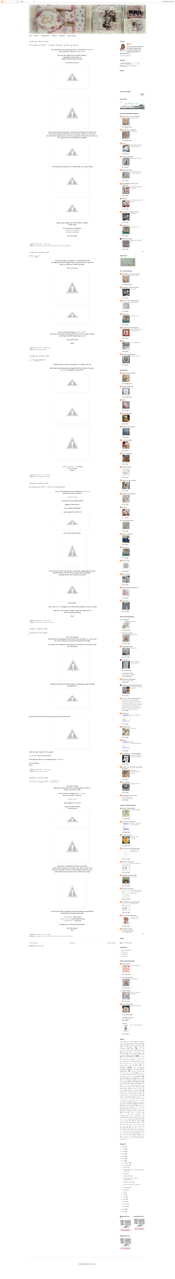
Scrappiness (125, 660)
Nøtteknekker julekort (135, 1005)
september (126, 1187)
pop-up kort (137, 1107)
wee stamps (135, 1137)
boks (133, 1052)
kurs (138, 1093)
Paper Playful (126, 964)
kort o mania (81, 793)
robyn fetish (133, 1112)
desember (126, 1163)
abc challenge (68, 917)
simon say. (122, 1119)
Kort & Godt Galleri (127, 1004)
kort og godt (32, 755)
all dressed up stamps (135, 1045)
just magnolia (131, 1085)
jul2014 (129, 1083)
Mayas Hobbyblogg (127, 386)
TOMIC (140, 1131)
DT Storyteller (135, 1069)
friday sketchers (134, 1074)
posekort (124, 1109)
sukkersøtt (125, 1127)
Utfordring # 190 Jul (135, 783)
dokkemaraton (38, 349)
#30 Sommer (133, 728)
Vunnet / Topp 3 (71, 35)
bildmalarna (122, 1050)
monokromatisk (138, 1098)
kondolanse (129, 1086)
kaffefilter (140, 1085)
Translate (133, 66)
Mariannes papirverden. (129, 493)
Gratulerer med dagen (38, 633)
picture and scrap (65, 919)
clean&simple (123, 1059)
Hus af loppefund (126, 1019)
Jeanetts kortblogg (127, 156)
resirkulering (125, 1112)
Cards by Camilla (127, 440)
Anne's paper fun (127, 413)
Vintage (135, 1136)
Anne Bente (125, 601)
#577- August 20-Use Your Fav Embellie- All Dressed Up (135, 892)
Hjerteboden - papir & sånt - (130, 795)
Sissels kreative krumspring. (130, 327)
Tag (133, 1127)
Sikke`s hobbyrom (127, 534)
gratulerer (44, 245)
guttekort (123, 1078)
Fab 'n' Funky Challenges (129, 915)
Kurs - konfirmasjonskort (136, 1025)
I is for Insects (133, 876)
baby (132, 1048)
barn (140, 1048)
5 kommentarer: (47, 474)
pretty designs (139, 1108)
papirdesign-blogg (127, 646)
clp (130, 1059)
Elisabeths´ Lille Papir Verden (130, 212)
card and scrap (127, 1058)
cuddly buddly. (81, 51)
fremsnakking (125, 1074)
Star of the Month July (135, 863)
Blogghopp (125, 1052)
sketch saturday (124, 1120)
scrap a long (125, 1114)
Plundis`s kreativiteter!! (129, 354)
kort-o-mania (123, 1092)
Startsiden (72, 943)
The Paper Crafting (127, 1017)
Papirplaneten (126, 727)
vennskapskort (125, 1136)
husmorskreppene (126, 950)
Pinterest (54, 35)
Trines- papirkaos (127, 453)
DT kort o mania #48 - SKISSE (44, 782)
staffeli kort (139, 1124)
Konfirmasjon (123, 1088)
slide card (141, 1122)
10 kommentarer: (47, 934)
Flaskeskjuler (141, 1073)
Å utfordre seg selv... (135, 356)
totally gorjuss (129, 1132)
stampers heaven (72, 497)
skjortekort (134, 1122)
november (126, 1165)
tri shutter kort (50, 622)
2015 (127, 1041)
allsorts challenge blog (128, 808)
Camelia (124, 1023)
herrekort (131, 1078)
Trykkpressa (134, 1134)
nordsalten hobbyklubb (53, 245)
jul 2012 (140, 1081)
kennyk (122, 1086)
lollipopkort (122, 1097)
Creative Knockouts (128, 888)
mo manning (130, 1098)
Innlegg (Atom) (40, 946)
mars (124, 1201)
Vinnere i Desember (135, 715)
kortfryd (124, 198)
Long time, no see (134, 227)
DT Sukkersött (38, 245)
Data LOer (129, 1061)
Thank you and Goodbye (128, 930)
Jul (127, 1081)
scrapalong (138, 1114)
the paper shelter (132, 1131)
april (124, 1199)
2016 (132, 1041)
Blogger (93, 1264)
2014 (123, 1154)
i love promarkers (54, 936)
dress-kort (134, 1063)
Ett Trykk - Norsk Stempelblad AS (131, 698)
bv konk (142, 1056)
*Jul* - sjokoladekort (135, 342)
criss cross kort (138, 1059)
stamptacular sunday (68, 466)
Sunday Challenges (135, 965)
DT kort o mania (46, 936)
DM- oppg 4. (35, 256)
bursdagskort (129, 1056)
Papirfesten (124, 956)
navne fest (140, 1100)
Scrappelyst (125, 619)
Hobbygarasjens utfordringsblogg (131, 685)
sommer (124, 1124)
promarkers (135, 1110)
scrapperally (124, 954)
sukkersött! (90, 49)
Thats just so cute (135, 1129)
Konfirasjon (139, 1086)
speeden (131, 1124)
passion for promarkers (72, 230)
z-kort (124, 1139)
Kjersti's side (126, 560)
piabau (124, 400)
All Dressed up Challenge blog (130, 848)
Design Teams (45, 35)
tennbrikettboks (124, 1129)
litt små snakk (137, 1095)
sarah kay (139, 1112)
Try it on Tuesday (127, 835)
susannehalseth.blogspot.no (130, 587)
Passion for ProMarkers (129, 821)
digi (135, 1061)
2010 (123, 1209)
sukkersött (86, 491)
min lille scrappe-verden (129, 480)
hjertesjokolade (140, 1078)
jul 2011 (61, 936)
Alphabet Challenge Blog (129, 875)
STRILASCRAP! (81, 332)
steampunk (141, 1126)
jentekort (122, 1081)
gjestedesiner (129, 1076)
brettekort (122, 1054)
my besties (122, 1100)
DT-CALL (134, 1071)
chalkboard (139, 1058)
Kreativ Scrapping (127, 633)
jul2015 (135, 1083)
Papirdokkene (140, 1103)
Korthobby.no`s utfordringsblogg (131, 753)
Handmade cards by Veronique (131, 116)
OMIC (137, 1102)
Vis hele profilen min (125, 55)
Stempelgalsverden (127, 520)
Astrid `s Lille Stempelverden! (130, 300)
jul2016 (142, 1083)
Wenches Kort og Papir (128, 426)
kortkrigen (130, 1093)
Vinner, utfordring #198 (127, 680)
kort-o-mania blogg (136, 1092)
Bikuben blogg (126, 990)
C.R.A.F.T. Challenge (128, 862)
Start (30, 35)
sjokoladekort (138, 1119)
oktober (125, 1167)
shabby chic (132, 1117)
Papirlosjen (125, 713)
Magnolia (129, 1097)
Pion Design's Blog (127, 673)
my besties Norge (131, 1100)
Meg (123, 341)
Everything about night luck (128, 674)
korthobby (122, 1093)
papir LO (36, 476)
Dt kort (130, 1065)
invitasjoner (139, 1080)
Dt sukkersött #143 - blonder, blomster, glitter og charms (53, 45)
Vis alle (142, 251)
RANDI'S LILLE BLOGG (128, 373)
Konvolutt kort (135, 1088)
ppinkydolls (131, 1108)
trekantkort (141, 1132)
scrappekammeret (124, 1115)
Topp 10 (122, 1132)
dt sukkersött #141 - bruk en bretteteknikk (47, 487)
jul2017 (124, 1085)
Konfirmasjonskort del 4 (136, 158)
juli (124, 1192)
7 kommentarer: (47, 244)
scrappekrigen (137, 1115)
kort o (132, 1090)
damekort (122, 1061)
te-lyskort (140, 1127)
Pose (143, 1107)
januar (125, 1206)
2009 (123, 1211)
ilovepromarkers (68, 920)
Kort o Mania (125, 782)
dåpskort (122, 1073)
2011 (123, 1161)
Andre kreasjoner (126, 1047)
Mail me (36, 35)
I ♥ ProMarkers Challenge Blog (131, 902)
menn (141, 1097)
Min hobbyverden (127, 170)
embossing (128, 1073)
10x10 (121, 1041)
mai (124, 1197)
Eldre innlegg (111, 943)
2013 (123, 1156)
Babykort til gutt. (134, 302)
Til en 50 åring (133, 131)
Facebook (62, 35)
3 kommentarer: (47, 347)
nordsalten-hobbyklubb (72, 232)
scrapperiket (123, 1117)
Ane (130, 44)
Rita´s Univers (126, 574)
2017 (138, 1041)
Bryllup (131, 1054)
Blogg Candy (140, 1050)
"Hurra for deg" (134, 118)
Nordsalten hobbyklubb (128, 679)
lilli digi (129, 1095)
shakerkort (139, 1117)
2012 (123, 1158)
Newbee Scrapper (127, 238)
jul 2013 (122, 1083)
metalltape (122, 1098)
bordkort (140, 1052)
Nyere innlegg (33, 943)
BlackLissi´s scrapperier (129, 130)
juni (124, 1194)
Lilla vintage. (133, 213)
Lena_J (124, 143)
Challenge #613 (134, 903)
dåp (141, 1071)
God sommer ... (134, 648)
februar (125, 1204)
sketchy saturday (124, 1122)
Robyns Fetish (72, 799)
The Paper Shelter (127, 929)
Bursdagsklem (134, 634)
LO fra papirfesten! (37, 360)
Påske (142, 1110)
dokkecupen (141, 1061)
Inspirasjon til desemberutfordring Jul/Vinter (135, 772)
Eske (134, 1073)
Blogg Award (131, 1050)
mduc (136, 1097)
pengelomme (141, 1105)
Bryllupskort (133, 621)
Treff (47, 771)
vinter (128, 1137)
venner (142, 1134)
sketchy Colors (136, 1120)
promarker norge (124, 1110)
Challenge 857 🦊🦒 (135, 809)
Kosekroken (125, 225)
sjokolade (130, 1119)
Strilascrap (124, 952)
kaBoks (124, 740)
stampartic (122, 1126)
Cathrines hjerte (126, 467)
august (125, 1189)
